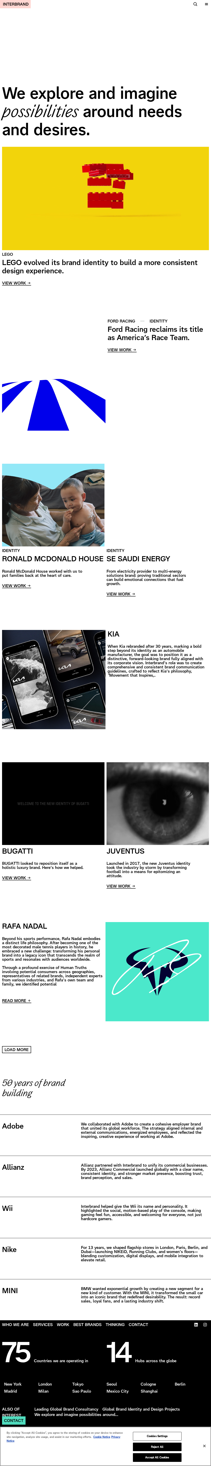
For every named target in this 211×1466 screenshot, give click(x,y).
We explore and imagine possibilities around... (76, 1414)
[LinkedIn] (195, 1324)
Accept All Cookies (157, 1457)
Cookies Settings (157, 1436)
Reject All (157, 1446)
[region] (105, 1446)
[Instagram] (204, 1324)
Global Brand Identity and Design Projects (141, 1409)
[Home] (15, 4)
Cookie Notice (101, 1437)
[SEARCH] (195, 4)
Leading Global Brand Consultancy (66, 1409)
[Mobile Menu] (206, 4)
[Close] (204, 1445)
